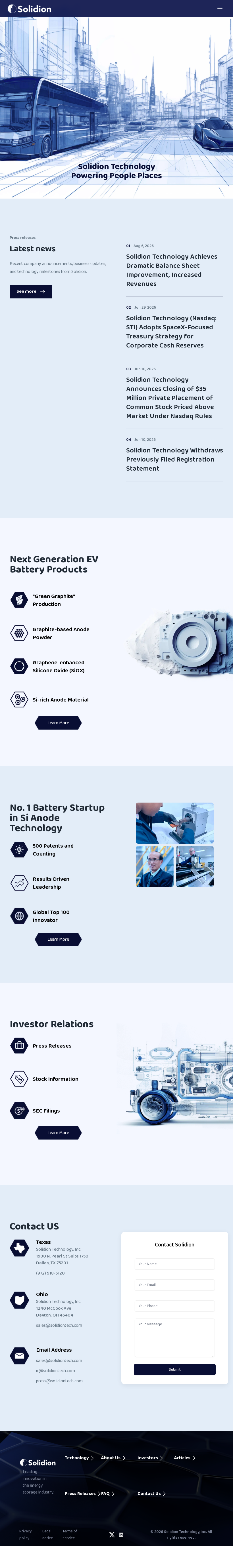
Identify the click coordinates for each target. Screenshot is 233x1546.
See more (26, 291)
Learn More (58, 722)
